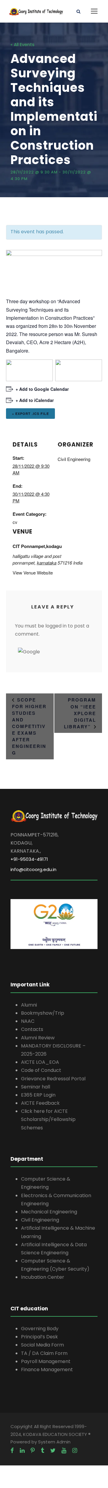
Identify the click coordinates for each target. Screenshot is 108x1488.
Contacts (32, 1029)
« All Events (22, 44)
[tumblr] (42, 1450)
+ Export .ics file (30, 413)
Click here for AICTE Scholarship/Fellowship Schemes (48, 1119)
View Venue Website (33, 572)
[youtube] (64, 1450)
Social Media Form (42, 1344)
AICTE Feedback (40, 1103)
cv (15, 522)
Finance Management (47, 1369)
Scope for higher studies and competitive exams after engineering (29, 726)
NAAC (27, 1021)
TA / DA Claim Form (44, 1353)
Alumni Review (38, 1037)
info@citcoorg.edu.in (33, 869)
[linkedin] (22, 1450)
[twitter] (53, 1450)
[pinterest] (33, 1450)
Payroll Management (45, 1361)
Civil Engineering (74, 459)
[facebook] (12, 1450)
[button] (29, 651)
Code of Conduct (41, 1070)
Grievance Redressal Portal (53, 1078)
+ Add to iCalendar (35, 400)
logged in (56, 625)
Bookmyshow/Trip (42, 1013)
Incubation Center (42, 1277)
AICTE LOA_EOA (40, 1062)
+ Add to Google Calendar (42, 389)
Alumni (29, 1004)
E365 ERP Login (38, 1094)
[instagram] (74, 1450)
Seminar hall (35, 1086)
